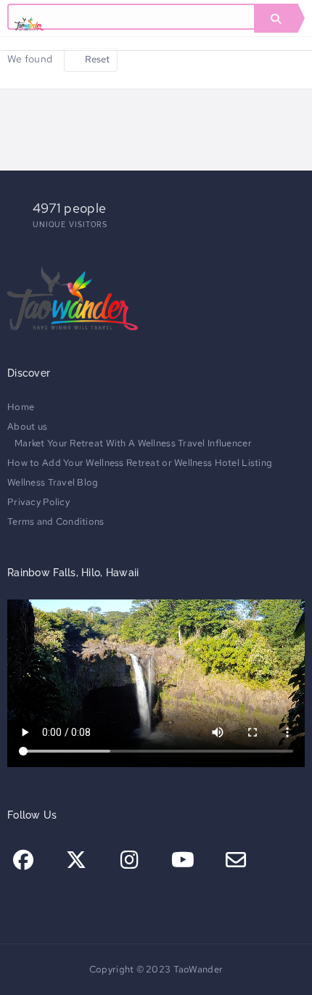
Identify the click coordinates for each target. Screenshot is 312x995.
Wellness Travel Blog (53, 482)
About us (27, 426)
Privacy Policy (38, 502)
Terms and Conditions (55, 521)
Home (20, 407)
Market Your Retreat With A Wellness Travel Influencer (133, 443)
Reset (96, 59)
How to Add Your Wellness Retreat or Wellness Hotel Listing (139, 462)
